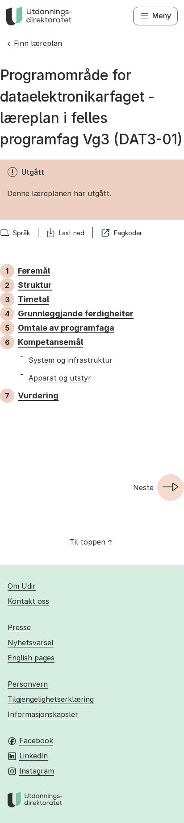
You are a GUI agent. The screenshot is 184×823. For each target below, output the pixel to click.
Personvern (28, 684)
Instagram (36, 770)
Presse (19, 627)
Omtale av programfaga (66, 327)
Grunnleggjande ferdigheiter (76, 313)
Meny (161, 15)
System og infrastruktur (71, 360)
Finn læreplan (38, 43)
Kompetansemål (50, 342)
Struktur (35, 285)
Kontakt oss (28, 601)
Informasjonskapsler (43, 714)
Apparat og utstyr (60, 377)
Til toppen (87, 541)
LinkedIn (33, 755)
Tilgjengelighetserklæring (51, 699)
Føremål (34, 270)
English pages (31, 657)
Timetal (33, 299)
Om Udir (22, 585)
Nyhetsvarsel (31, 642)
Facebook (36, 740)
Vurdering (38, 395)
